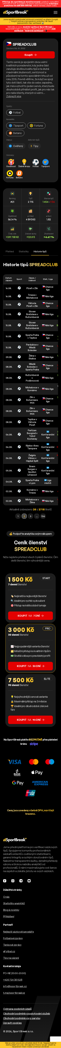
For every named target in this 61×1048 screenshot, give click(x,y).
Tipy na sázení (11, 957)
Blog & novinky (11, 909)
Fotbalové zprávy (13, 938)
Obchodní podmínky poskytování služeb (26, 1013)
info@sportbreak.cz (15, 986)
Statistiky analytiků (14, 903)
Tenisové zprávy (12, 944)
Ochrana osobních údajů (17, 1008)
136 (43, 516)
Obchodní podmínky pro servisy (21, 1018)
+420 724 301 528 (12, 979)
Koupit (29, 54)
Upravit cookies (12, 1022)
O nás (6, 896)
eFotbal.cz (9, 951)
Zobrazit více (13, 96)
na (29, 615)
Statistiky (24, 251)
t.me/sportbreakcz (14, 992)
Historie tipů (40, 251)
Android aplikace (34, 30)
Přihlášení (8, 916)
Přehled (10, 251)
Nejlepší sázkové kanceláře (18, 931)
